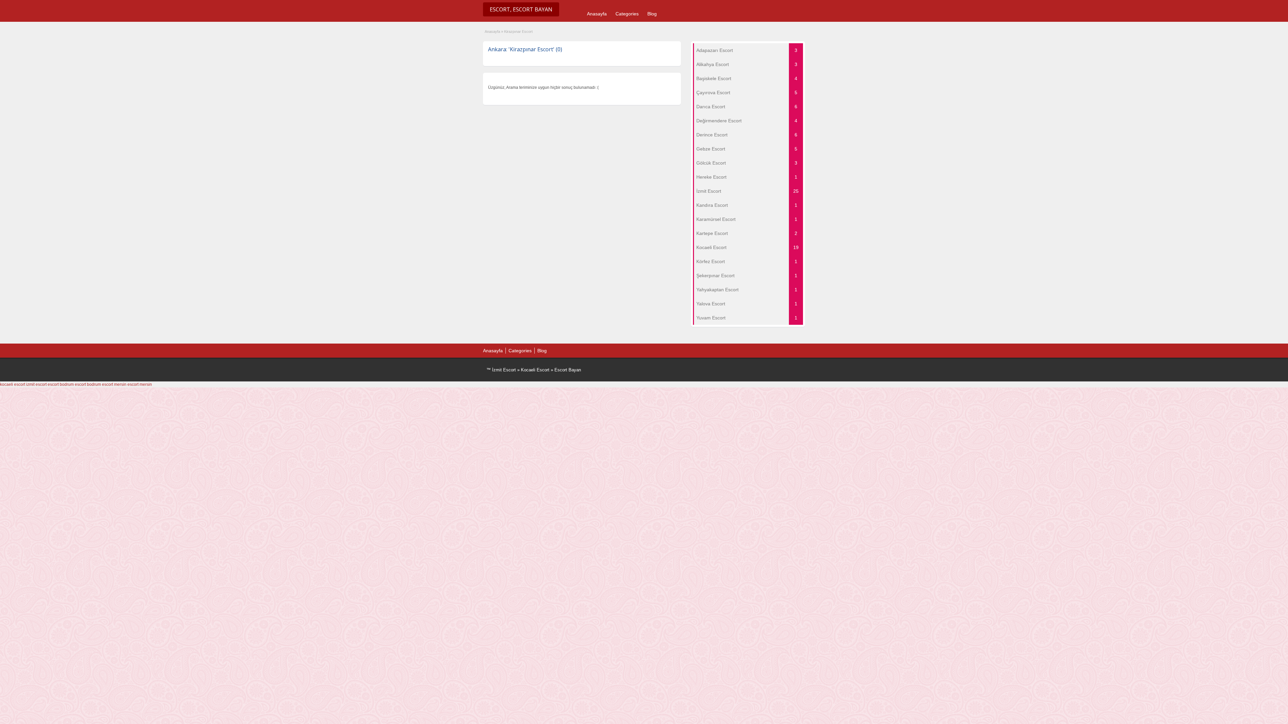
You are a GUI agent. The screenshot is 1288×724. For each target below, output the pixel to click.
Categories (627, 13)
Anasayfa (597, 13)
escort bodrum (61, 384)
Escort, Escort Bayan (521, 9)
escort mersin (114, 384)
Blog (652, 13)
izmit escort (36, 384)
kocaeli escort (12, 384)
